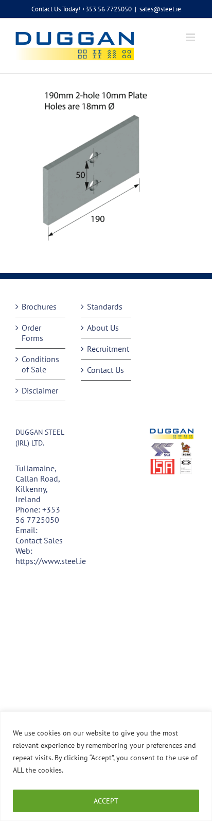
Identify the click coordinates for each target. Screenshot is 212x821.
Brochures (39, 306)
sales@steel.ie (160, 9)
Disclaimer (40, 390)
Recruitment (106, 349)
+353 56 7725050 (37, 514)
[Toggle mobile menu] (191, 37)
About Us (103, 327)
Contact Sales (39, 540)
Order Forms (32, 332)
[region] (106, 766)
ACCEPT (106, 801)
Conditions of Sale (40, 364)
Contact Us (105, 370)
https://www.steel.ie (50, 561)
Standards (104, 306)
